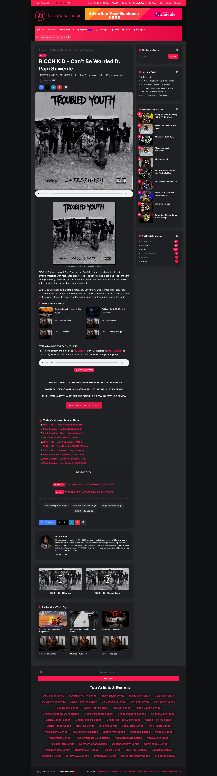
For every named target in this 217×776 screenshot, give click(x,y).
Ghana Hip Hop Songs (57, 505)
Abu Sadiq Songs (53, 695)
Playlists (85, 30)
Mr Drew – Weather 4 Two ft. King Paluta (157, 81)
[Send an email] (54, 80)
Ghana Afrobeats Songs (98, 713)
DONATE (60, 484)
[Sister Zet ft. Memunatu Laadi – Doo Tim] (146, 196)
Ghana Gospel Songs (58, 719)
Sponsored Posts (148, 253)
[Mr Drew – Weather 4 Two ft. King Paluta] (53, 619)
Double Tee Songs (67, 707)
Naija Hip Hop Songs (62, 743)
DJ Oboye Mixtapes (113, 701)
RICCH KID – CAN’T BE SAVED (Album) (63, 442)
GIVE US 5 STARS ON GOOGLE (85, 405)
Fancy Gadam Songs (147, 707)
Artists (127, 30)
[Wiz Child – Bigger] (146, 207)
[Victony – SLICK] (146, 162)
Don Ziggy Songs (164, 701)
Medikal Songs (164, 731)
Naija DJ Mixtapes (157, 737)
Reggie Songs (112, 749)
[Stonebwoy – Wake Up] (115, 619)
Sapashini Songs (162, 749)
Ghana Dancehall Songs (132, 713)
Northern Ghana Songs (85, 505)
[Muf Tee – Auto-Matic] (84, 643)
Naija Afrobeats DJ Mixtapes (92, 737)
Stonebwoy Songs (105, 755)
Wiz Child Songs (165, 755)
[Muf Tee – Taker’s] (93, 323)
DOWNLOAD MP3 (85, 370)
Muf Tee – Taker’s (109, 320)
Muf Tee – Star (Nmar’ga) (112, 332)
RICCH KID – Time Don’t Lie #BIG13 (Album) (66, 446)
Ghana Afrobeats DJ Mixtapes (61, 713)
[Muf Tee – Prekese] (115, 643)
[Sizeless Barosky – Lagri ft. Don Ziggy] (46, 312)
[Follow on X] (52, 80)
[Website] (56, 554)
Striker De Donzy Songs (135, 755)
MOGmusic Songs (59, 737)
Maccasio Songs (140, 731)
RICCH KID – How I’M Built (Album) (61, 437)
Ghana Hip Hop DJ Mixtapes (123, 719)
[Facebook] (41, 87)
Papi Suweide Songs (113, 505)
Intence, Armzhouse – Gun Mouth (154, 95)
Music (52, 30)
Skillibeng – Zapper (148, 77)
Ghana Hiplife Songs (58, 725)
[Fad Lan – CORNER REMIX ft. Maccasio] (93, 312)
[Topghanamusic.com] (58, 16)
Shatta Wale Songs (77, 755)
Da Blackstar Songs (53, 701)
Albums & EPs (68, 30)
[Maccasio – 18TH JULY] (146, 140)
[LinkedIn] (53, 87)
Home (41, 30)
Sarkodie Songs (51, 755)
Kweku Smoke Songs (85, 731)
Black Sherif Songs (112, 695)
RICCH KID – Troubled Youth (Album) (62, 424)
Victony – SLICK (161, 159)
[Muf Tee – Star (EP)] (46, 323)
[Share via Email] (65, 87)
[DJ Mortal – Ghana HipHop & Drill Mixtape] (146, 218)
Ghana (55, 50)
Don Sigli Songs (139, 701)
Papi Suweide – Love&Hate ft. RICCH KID (64, 454)
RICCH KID (47, 80)
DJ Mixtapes (102, 30)
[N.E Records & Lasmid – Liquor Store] (84, 619)
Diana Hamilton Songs (83, 701)
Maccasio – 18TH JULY (164, 137)
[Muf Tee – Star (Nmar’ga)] (93, 334)
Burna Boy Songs (139, 695)
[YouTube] (65, 554)
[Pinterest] (59, 87)
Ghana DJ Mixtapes (162, 713)
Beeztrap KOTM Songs (82, 695)
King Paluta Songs (159, 725)
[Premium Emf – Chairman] (146, 185)
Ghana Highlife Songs (89, 719)
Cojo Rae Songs (164, 695)
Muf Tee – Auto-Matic (79, 654)
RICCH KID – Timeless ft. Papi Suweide (63, 450)
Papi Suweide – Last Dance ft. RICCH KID (64, 463)
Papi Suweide (114, 351)
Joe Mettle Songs (132, 725)
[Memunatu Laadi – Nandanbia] (146, 151)
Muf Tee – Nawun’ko (47, 654)
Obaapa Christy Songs (125, 743)
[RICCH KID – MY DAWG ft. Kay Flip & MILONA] (146, 174)
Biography (140, 30)
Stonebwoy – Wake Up (111, 629)
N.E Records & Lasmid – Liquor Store (156, 85)
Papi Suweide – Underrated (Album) (62, 429)
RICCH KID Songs (84, 511)
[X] (47, 87)
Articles (144, 261)
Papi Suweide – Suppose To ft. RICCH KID (64, 458)
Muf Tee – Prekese (109, 654)
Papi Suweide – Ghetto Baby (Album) (62, 433)
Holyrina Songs (85, 725)
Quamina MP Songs (87, 749)
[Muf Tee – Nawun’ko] (53, 643)
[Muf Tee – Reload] (46, 334)
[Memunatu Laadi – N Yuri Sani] (146, 129)
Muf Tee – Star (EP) (63, 320)
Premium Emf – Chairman (166, 181)
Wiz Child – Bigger (163, 204)
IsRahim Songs (108, 725)
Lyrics (116, 30)
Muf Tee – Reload (62, 332)
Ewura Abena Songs (96, 707)
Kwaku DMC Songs (56, 731)
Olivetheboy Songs (155, 743)
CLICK (60, 492)
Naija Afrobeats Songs (128, 737)
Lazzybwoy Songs (114, 731)
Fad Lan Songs (121, 707)
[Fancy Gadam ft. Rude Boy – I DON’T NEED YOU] (146, 118)
